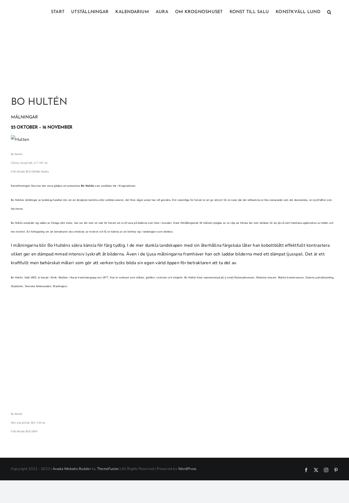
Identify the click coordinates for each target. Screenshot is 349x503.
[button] (329, 11)
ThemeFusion (108, 468)
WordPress (187, 468)
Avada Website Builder (72, 468)
